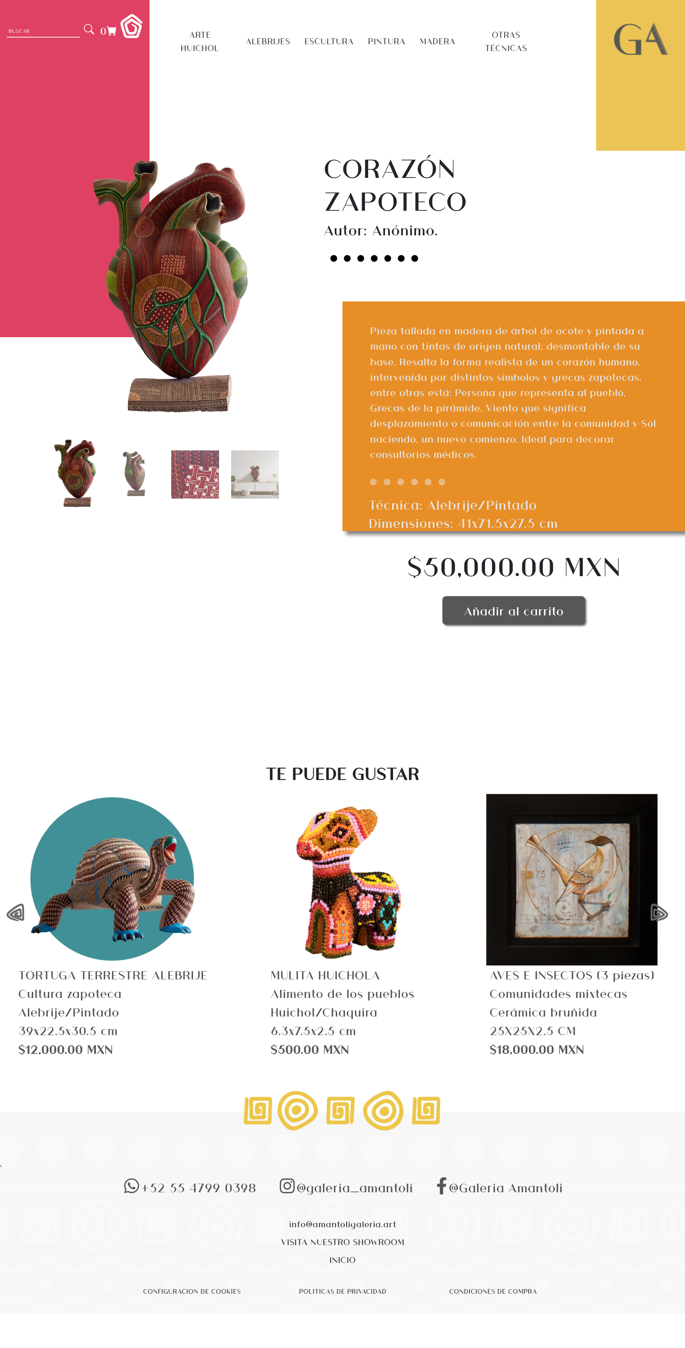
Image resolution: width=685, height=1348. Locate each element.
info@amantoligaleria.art (342, 1223)
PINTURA (386, 40)
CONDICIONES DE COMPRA (493, 1291)
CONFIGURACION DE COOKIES (192, 1291)
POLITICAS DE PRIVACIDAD (342, 1291)
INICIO (342, 1259)
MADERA (437, 40)
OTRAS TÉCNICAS (506, 41)
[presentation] (20, 913)
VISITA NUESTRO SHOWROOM (342, 1241)
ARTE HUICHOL (200, 41)
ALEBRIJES (267, 40)
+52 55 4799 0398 (199, 1187)
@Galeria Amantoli (506, 1187)
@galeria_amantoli (354, 1187)
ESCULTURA (329, 40)
